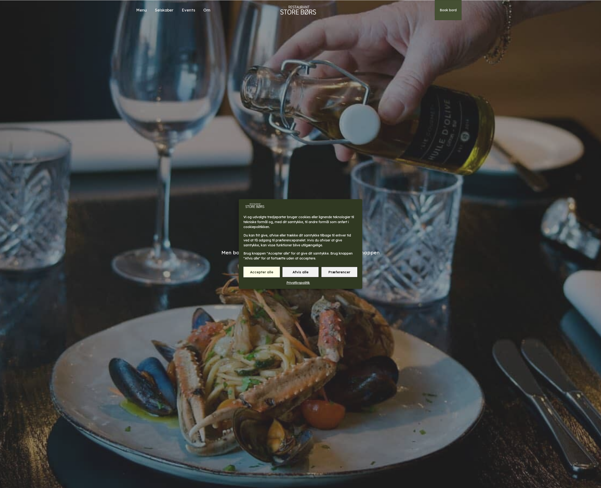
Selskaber (164, 10)
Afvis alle (300, 272)
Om (206, 10)
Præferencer (339, 272)
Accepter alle (261, 272)
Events (188, 10)
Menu (141, 10)
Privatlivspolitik (298, 283)
